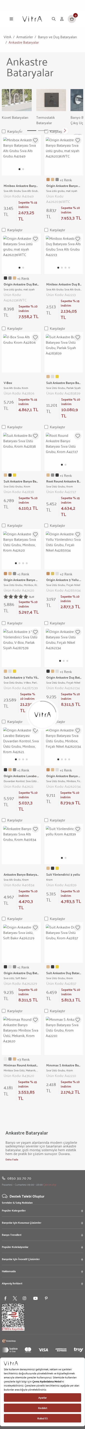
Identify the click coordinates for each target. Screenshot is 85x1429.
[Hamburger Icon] (11, 19)
